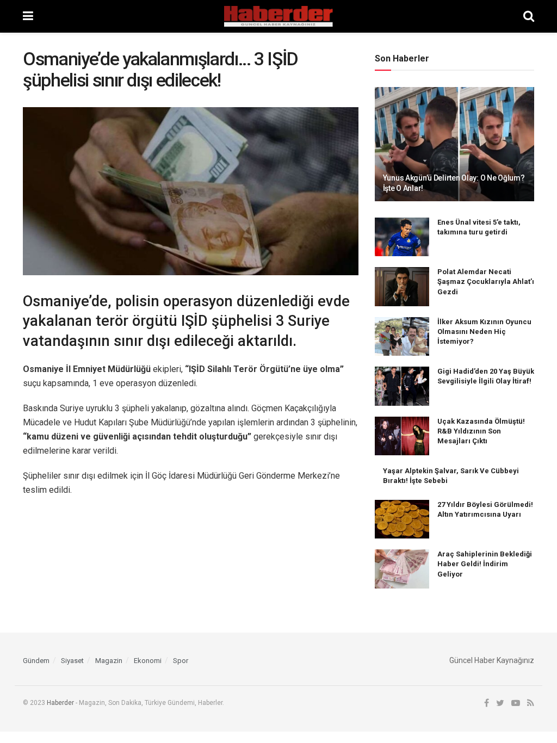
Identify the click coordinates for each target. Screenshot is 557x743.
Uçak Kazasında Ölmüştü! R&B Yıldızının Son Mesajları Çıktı (481, 431)
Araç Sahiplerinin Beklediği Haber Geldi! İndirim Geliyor (484, 564)
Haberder (60, 703)
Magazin (108, 661)
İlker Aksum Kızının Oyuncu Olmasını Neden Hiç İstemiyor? (484, 331)
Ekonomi (148, 661)
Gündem (36, 661)
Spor (180, 661)
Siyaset (72, 661)
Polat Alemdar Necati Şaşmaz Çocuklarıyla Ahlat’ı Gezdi (485, 281)
